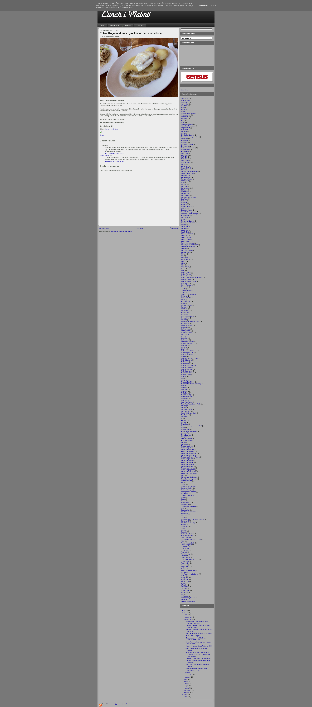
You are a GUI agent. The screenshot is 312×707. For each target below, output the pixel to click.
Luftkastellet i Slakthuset (189, 351)
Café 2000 (184, 153)
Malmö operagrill (186, 369)
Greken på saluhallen (188, 247)
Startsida (140, 228)
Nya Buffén (185, 415)
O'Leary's (184, 417)
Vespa (183, 568)
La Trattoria (185, 334)
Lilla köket (184, 347)
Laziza (183, 336)
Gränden (184, 248)
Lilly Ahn (184, 349)
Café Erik (184, 157)
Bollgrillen (184, 139)
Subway (184, 530)
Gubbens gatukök (187, 250)
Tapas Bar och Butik (187, 543)
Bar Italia (184, 131)
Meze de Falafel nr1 (187, 382)
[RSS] (100, 705)
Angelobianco (185, 115)
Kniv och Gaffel (186, 298)
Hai (182, 256)
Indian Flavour (186, 274)
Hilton (183, 263)
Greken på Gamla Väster (189, 245)
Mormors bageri (186, 397)
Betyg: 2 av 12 (109, 129)
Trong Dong (185, 561)
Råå (182, 482)
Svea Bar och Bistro (187, 534)
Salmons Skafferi (186, 488)
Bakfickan (184, 129)
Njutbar (183, 407)
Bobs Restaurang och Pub (190, 137)
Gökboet (184, 254)
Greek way (184, 236)
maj (186, 684)
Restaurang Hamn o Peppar (190, 457)
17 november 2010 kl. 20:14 (114, 153)
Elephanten (185, 204)
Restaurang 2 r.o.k (187, 446)
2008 (185, 697)
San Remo (184, 493)
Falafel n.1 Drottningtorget (189, 214)
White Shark (185, 587)
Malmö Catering (186, 360)
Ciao (182, 170)
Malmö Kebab (185, 364)
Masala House (186, 375)
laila (182, 594)
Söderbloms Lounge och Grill (191, 539)
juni (186, 681)
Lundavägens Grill (187, 353)
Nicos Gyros (185, 406)
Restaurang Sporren (188, 470)
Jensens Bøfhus (186, 290)
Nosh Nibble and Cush (188, 413)
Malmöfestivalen (186, 371)
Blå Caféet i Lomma (187, 135)
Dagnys (183, 184)
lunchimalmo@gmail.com (114, 704)
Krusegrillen (185, 318)
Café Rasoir (185, 159)
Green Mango (185, 241)
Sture (183, 528)
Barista (183, 133)
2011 (185, 613)
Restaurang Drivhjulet (188, 455)
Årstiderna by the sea (188, 598)
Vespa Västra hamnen (188, 570)
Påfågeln (184, 437)
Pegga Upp (185, 420)
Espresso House (186, 210)
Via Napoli (184, 572)
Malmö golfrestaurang (188, 365)
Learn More (204, 5)
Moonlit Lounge (186, 395)
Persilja (183, 422)
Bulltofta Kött (185, 150)
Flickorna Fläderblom (188, 223)
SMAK (183, 484)
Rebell (183, 442)
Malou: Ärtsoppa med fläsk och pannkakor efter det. (195, 639)
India (183, 270)
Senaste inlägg (104, 228)
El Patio (183, 201)
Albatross (184, 106)
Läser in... (184, 90)
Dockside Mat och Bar (188, 197)
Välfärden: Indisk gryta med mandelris (197, 658)
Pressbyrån (185, 433)
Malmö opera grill (187, 367)
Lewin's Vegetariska (187, 343)
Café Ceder (185, 155)
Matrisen (184, 376)
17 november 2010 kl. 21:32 (114, 162)
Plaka (183, 428)
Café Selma (185, 161)
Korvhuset (184, 309)
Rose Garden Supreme (189, 479)
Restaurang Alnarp (187, 450)
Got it (213, 5)
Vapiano (184, 565)
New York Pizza (186, 402)
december (188, 617)
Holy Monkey (185, 267)
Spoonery (184, 514)
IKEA (183, 268)
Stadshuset (185, 521)
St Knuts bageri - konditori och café (192, 519)
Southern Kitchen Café (188, 512)
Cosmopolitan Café (187, 173)
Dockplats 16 (185, 195)
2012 (185, 610)
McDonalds (185, 380)
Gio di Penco (185, 226)
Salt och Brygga (186, 490)
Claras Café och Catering (189, 172)
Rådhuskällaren (186, 481)
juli (186, 679)
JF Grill (183, 289)
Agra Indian (185, 104)
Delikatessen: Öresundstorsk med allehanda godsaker (196, 622)
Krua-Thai (184, 314)
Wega (183, 583)
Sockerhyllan (185, 510)
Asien (183, 122)
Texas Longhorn (186, 545)
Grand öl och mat (187, 234)
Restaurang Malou (187, 462)
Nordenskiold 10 (186, 409)
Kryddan (184, 320)
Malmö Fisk (185, 362)
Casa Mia (184, 166)
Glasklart (184, 228)
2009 (185, 695)
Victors (183, 576)
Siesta (183, 501)
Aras (182, 120)
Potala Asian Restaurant (189, 431)
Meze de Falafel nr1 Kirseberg (191, 384)
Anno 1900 (185, 117)
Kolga (183, 303)
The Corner (185, 548)
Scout (183, 499)
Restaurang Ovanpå (188, 468)
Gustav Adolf (185, 252)
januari (187, 692)
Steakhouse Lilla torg (188, 523)
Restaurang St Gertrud (188, 472)
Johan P (184, 292)
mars (187, 688)
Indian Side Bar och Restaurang (191, 278)
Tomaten (184, 556)
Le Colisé (184, 338)
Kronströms (185, 312)
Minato (183, 386)
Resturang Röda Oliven (189, 473)
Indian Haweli (185, 276)
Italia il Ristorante (187, 285)
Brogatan (184, 142)
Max (182, 378)
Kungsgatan (185, 323)
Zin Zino (184, 589)
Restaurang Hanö (187, 459)
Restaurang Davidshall (188, 453)
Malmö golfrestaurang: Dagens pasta (197, 652)
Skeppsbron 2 (185, 503)
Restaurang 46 (186, 448)
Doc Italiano (185, 192)
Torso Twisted (185, 557)
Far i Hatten (185, 217)
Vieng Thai (184, 578)
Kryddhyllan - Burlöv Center (190, 322)
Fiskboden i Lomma (187, 221)
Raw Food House (187, 440)
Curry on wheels (186, 179)
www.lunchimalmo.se (129, 704)
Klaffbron (184, 296)
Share (102, 135)
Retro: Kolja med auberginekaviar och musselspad (131, 33)
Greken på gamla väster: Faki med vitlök (198, 646)
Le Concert (185, 340)
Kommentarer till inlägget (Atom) (121, 231)
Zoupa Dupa (185, 590)
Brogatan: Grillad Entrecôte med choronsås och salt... (196, 669)
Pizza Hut (184, 424)
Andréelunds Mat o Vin (188, 113)
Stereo (183, 525)
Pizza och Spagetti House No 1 (191, 426)
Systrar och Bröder (187, 536)
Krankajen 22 (185, 311)
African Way (185, 102)
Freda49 (184, 225)
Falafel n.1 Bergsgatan (188, 212)
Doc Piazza (185, 193)
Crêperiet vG (185, 175)
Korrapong (184, 307)
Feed (183, 219)
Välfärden (184, 579)
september (188, 675)
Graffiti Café (185, 232)
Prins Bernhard (186, 435)
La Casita (184, 327)
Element (184, 203)
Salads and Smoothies (188, 486)
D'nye (183, 183)
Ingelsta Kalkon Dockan (189, 281)
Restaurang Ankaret (187, 451)
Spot (182, 515)
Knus (183, 300)
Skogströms (185, 504)
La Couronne (185, 329)
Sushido (184, 532)
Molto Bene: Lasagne (192, 636)
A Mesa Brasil (185, 100)
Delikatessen (185, 188)
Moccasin (184, 389)
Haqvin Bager (185, 259)
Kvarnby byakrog (186, 325)
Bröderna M (185, 146)
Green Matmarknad (187, 243)
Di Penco (184, 190)
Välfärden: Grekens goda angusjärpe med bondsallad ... (197, 626)
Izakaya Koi (185, 287)
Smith (183, 508)
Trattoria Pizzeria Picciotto (189, 559)
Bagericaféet (185, 128)
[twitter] (103, 132)
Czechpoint (185, 181)
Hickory (183, 261)
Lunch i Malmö (105, 155)
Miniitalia (184, 387)
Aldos (183, 108)
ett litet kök (184, 592)
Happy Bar (184, 258)
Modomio (184, 391)
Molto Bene (185, 393)
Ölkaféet (184, 600)
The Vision (184, 550)
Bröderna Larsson (187, 144)
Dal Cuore (184, 186)
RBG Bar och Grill (187, 439)
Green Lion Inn (186, 239)
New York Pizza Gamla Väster (191, 404)
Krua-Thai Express (187, 316)
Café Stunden (185, 162)
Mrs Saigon (185, 400)
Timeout (184, 552)
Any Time (184, 118)
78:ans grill (185, 98)
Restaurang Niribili (187, 464)
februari (187, 690)
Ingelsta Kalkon (186, 279)
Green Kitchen (186, 237)
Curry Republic (186, 177)
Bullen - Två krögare (188, 148)
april (186, 686)
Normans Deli (185, 411)
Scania (183, 497)
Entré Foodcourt (186, 206)
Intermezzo (185, 283)
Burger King (185, 151)
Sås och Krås (185, 537)
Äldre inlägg (174, 228)
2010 (185, 615)
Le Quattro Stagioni (187, 342)
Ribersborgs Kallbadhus (189, 477)
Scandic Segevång (187, 495)
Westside (184, 585)
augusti (187, 677)
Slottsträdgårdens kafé (188, 506)
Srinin (183, 517)
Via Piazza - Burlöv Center (190, 574)
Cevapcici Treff (186, 168)
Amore (183, 111)
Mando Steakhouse (187, 373)
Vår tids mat (185, 581)
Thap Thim (184, 547)
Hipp (182, 265)
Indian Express (186, 272)
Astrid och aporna (187, 124)
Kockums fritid (185, 301)
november (188, 619)
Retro (116, 129)
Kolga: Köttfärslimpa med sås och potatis (198, 633)
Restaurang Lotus (187, 461)
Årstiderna (184, 596)
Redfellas (184, 444)
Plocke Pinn (185, 429)
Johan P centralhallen (188, 294)
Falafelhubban (186, 215)
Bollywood (184, 140)
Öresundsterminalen (188, 601)
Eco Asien (184, 199)
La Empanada (186, 331)
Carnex (183, 164)
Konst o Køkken (186, 305)
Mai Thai (184, 356)
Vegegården (185, 567)
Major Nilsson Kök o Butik (189, 358)
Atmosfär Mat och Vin (188, 126)
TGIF (182, 541)
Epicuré (183, 208)
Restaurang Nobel (187, 466)
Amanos (184, 109)
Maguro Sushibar (187, 354)
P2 (182, 418)
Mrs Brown (184, 398)
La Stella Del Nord (187, 333)
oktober (187, 673)
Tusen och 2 (185, 563)
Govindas (184, 230)
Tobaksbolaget (186, 554)
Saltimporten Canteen (188, 492)
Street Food (185, 526)
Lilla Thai (184, 345)
